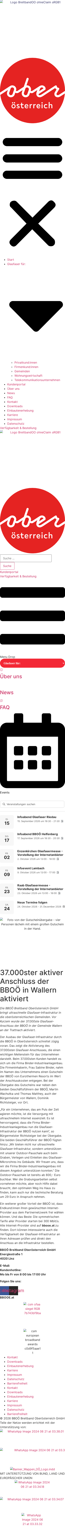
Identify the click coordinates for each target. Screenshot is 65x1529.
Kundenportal (16, 384)
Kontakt (12, 402)
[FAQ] (1, 701)
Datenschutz (15, 423)
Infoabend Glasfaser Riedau (36, 817)
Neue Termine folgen (32, 902)
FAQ (10, 397)
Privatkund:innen (25, 362)
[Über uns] (1, 670)
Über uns (13, 388)
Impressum (14, 419)
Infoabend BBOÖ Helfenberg (37, 834)
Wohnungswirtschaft (28, 375)
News (11, 393)
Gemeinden (22, 371)
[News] (2, 686)
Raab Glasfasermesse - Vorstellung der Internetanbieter (40, 887)
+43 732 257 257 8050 (38, 1270)
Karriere (12, 415)
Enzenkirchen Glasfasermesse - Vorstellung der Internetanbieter (40, 853)
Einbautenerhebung (20, 410)
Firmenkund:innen (26, 367)
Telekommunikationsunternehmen (37, 380)
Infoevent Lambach (30, 868)
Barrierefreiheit (17, 1383)
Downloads (15, 406)
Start (10, 259)
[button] (32, 190)
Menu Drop (7, 656)
